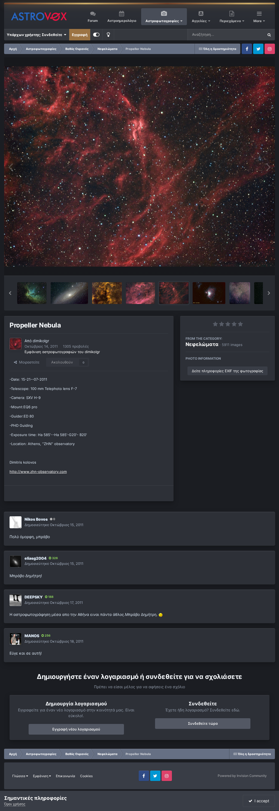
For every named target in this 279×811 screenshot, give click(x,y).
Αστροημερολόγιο (121, 21)
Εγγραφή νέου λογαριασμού (76, 729)
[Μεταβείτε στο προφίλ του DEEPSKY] (16, 600)
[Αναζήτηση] (269, 34)
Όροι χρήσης (14, 804)
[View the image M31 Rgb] (69, 293)
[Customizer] (96, 34)
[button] (10, 293)
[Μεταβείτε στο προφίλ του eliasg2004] (16, 561)
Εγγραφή (79, 34)
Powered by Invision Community (242, 776)
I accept (260, 800)
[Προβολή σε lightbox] (139, 166)
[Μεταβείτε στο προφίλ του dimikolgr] (16, 344)
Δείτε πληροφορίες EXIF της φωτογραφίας (227, 371)
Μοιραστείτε (28, 362)
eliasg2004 (36, 558)
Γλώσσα (19, 776)
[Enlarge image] (161, 614)
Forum (93, 21)
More (257, 21)
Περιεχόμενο (231, 21)
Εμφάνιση (41, 776)
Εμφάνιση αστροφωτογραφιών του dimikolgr (62, 352)
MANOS (32, 635)
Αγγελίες (199, 21)
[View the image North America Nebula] (239, 293)
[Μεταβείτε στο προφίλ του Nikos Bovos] (16, 522)
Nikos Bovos (36, 519)
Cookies (86, 776)
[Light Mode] (108, 34)
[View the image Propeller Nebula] (174, 293)
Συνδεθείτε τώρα (203, 723)
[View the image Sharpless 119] (140, 293)
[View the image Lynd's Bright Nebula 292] (107, 293)
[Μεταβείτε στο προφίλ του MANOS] (16, 639)
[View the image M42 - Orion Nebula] (209, 293)
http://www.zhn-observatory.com (38, 471)
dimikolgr (41, 340)
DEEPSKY (34, 597)
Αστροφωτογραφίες (162, 21)
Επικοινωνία (65, 776)
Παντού (250, 34)
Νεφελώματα (202, 344)
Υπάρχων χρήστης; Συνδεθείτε (35, 34)
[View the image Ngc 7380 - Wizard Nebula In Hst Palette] (32, 293)
